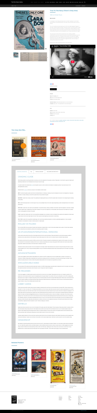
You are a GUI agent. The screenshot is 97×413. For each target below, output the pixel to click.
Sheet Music (61, 121)
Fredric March (76, 120)
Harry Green (81, 120)
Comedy (68, 120)
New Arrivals (52, 2)
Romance (57, 121)
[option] (29, 30)
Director (67, 2)
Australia (60, 120)
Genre (57, 2)
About (32, 2)
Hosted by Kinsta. (84, 410)
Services (35, 2)
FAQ (39, 2)
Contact (42, 2)
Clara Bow (64, 120)
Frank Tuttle (72, 120)
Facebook (60, 397)
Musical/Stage (52, 121)
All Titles (47, 2)
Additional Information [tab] (22, 171)
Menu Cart (81, 2)
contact (25, 189)
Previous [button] (10, 58)
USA (64, 121)
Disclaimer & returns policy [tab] (52, 171)
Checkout (83, 5)
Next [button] (47, 58)
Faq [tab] (31, 171)
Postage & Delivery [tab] (39, 171)
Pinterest (60, 399)
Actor (64, 2)
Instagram (60, 398)
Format (60, 2)
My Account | (78, 5)
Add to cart (53, 89)
